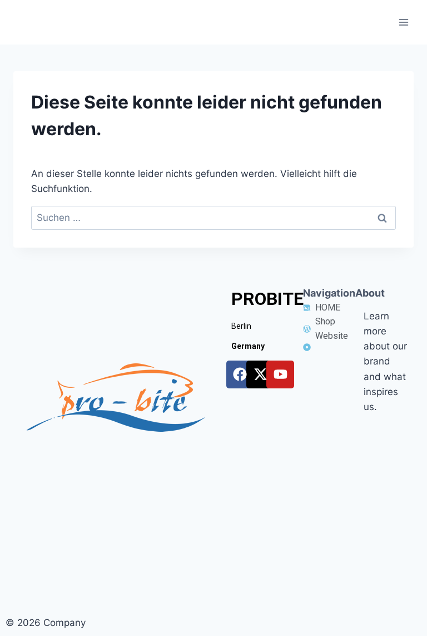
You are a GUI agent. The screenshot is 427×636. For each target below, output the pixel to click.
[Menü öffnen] (403, 22)
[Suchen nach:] (213, 217)
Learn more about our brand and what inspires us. (385, 361)
